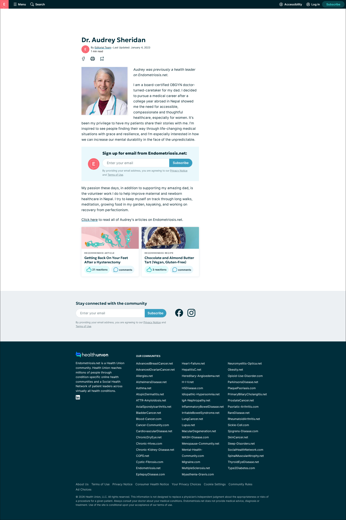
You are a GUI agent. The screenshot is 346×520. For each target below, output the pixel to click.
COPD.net (142, 456)
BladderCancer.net (148, 413)
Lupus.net (188, 425)
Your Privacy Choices (186, 484)
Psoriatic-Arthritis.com (243, 406)
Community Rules (240, 484)
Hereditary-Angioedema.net (201, 376)
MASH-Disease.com (195, 437)
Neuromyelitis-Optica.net (245, 363)
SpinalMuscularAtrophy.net (246, 456)
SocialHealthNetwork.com (245, 449)
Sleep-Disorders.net (241, 443)
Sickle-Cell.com (238, 425)
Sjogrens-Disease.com (243, 431)
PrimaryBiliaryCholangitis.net (247, 394)
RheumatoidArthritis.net (244, 419)
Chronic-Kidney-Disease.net (155, 449)
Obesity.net (235, 369)
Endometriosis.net (148, 468)
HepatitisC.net (191, 369)
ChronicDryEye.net (149, 437)
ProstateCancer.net (241, 400)
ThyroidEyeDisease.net (243, 462)
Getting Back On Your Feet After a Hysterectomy (106, 260)
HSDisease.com (192, 388)
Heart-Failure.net (193, 363)
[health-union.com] (92, 356)
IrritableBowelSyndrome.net (200, 413)
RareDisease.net (239, 413)
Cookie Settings (215, 484)
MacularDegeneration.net (199, 431)
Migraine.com (191, 462)
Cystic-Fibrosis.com (149, 462)
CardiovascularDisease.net (154, 431)
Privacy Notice (178, 170)
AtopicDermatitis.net (150, 394)
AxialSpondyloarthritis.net (153, 406)
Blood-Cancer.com (148, 419)
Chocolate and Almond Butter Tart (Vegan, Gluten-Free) (169, 260)
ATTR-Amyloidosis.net (151, 400)
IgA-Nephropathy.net (196, 400)
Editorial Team (103, 47)
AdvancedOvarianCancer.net (155, 369)
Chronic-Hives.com (149, 443)
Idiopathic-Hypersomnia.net (201, 394)
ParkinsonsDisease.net (243, 382)
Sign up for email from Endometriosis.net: (144, 153)
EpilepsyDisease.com (150, 474)
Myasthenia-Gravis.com (198, 474)
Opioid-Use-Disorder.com (245, 376)
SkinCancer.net (238, 437)
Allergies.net (144, 376)
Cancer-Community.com (152, 425)
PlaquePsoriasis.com (242, 388)
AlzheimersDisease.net (151, 382)
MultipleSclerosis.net (196, 468)
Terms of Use (115, 174)
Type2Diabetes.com (241, 468)
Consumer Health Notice (152, 484)
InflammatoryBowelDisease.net (203, 406)
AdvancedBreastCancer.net (154, 363)
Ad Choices (83, 489)
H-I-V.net (188, 382)
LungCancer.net (192, 419)
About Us (82, 484)
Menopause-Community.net (200, 443)
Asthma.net (143, 388)
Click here (89, 220)
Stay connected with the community (111, 303)
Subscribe (333, 4)
